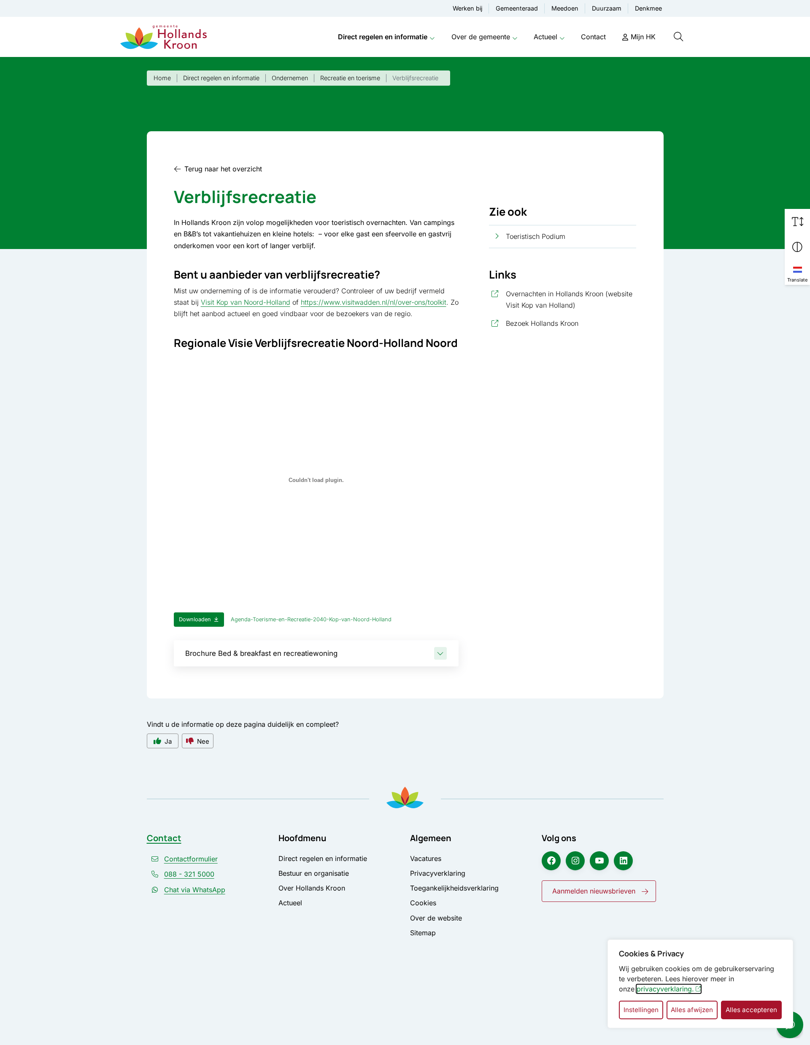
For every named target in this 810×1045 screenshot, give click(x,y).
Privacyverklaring (437, 873)
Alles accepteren (751, 1010)
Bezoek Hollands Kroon (571, 323)
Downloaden (195, 619)
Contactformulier (191, 859)
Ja (168, 741)
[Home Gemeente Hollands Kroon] (163, 37)
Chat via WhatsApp (194, 889)
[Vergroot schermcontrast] (797, 247)
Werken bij (467, 8)
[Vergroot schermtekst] (797, 221)
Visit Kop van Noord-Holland (245, 302)
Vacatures (425, 858)
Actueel (545, 36)
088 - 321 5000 (189, 874)
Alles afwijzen (692, 1010)
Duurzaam (606, 8)
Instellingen (641, 1010)
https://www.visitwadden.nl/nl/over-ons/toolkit (373, 302)
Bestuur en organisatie (313, 873)
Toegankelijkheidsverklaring (454, 888)
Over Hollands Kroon (311, 888)
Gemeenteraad (517, 8)
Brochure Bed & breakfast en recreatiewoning (261, 653)
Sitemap (423, 933)
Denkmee (648, 8)
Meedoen (564, 8)
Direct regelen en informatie (382, 36)
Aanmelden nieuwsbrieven (593, 891)
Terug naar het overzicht (223, 169)
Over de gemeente (480, 36)
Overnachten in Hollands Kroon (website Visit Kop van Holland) (571, 299)
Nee (203, 741)
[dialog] (700, 983)
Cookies (423, 903)
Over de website (436, 918)
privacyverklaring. (665, 989)
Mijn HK (643, 36)
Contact (593, 36)
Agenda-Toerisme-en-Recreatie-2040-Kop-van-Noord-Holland (311, 619)
